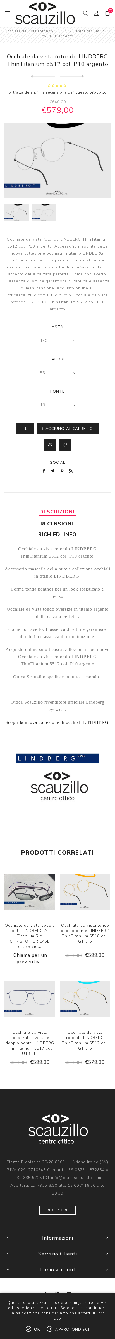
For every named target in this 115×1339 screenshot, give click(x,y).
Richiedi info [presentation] (57, 534)
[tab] (57, 511)
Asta (57, 327)
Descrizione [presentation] (57, 511)
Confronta (50, 445)
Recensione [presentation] (57, 523)
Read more (57, 1210)
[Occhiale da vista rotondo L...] (43, 76)
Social (57, 462)
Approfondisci (72, 1329)
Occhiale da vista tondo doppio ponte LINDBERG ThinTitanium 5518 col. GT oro (85, 933)
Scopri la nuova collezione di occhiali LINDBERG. (57, 722)
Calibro (58, 359)
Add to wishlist (65, 445)
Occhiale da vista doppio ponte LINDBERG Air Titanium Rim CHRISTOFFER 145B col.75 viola (30, 936)
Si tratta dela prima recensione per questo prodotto (57, 92)
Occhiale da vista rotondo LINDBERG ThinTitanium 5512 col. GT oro (85, 1040)
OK (37, 1329)
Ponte (57, 391)
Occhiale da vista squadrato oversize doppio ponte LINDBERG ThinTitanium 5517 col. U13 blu (30, 1043)
